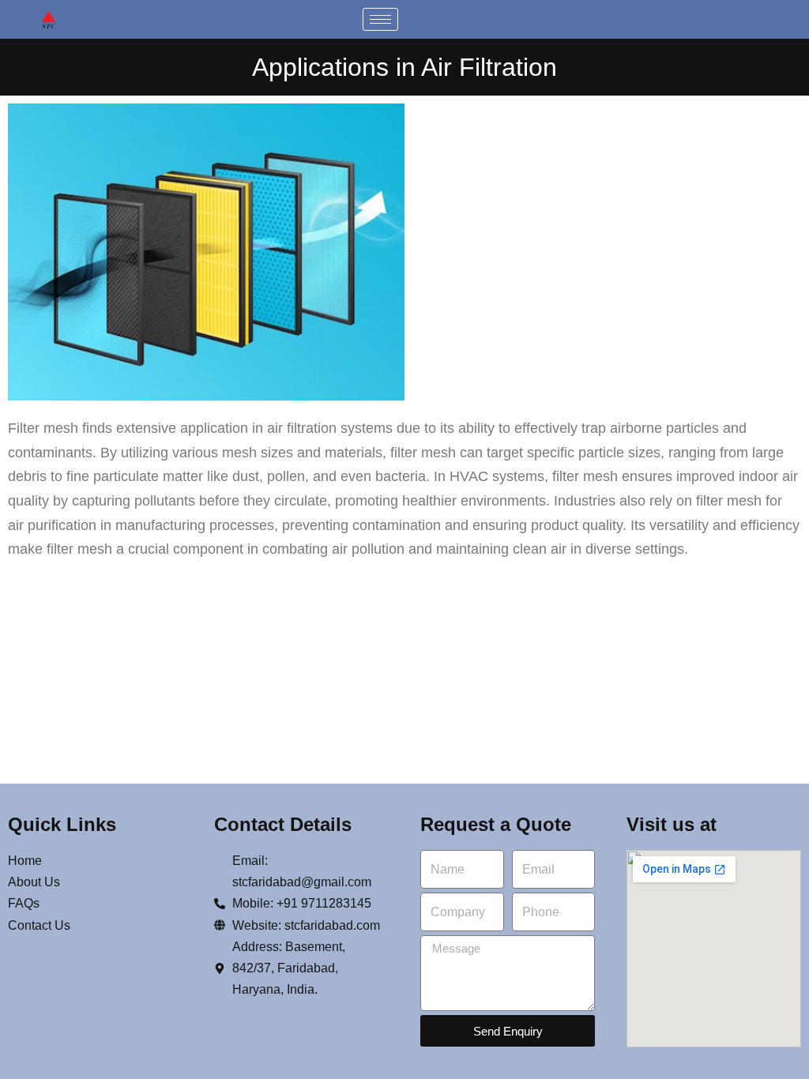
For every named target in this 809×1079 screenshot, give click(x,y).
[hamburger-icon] (380, 19)
